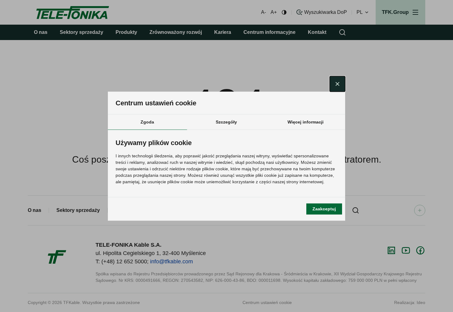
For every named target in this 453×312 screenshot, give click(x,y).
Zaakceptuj (324, 208)
